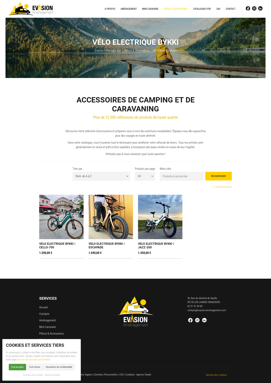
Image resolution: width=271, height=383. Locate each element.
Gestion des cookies (216, 374)
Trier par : (78, 169)
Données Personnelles (105, 374)
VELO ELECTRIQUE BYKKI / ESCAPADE (107, 245)
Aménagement (47, 320)
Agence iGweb (143, 374)
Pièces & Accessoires (137, 50)
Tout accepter (17, 367)
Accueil (43, 307)
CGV (121, 374)
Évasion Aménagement (108, 50)
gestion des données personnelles (33, 359)
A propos (44, 314)
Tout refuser (34, 367)
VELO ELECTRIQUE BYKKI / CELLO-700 (57, 245)
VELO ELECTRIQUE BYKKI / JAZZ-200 (156, 245)
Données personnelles (33, 375)
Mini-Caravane (47, 327)
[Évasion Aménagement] (30, 9)
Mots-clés (165, 169)
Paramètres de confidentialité (59, 367)
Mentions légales (83, 374)
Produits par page (145, 169)
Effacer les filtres (223, 186)
